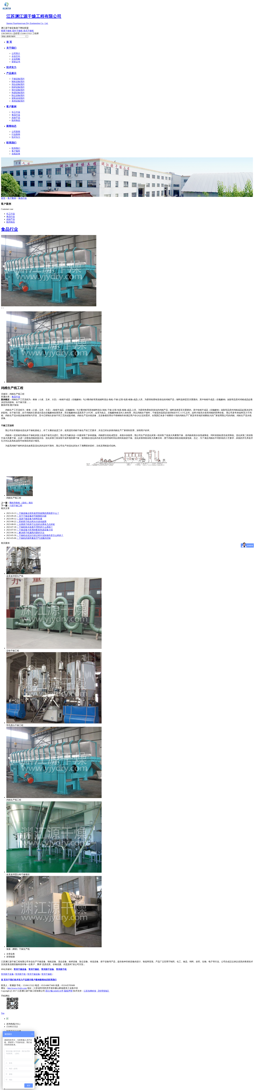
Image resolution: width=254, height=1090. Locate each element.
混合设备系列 (18, 84)
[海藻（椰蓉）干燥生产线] (54, 946)
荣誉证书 (16, 62)
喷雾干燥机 (6, 31)
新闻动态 (11, 126)
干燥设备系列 (18, 79)
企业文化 (16, 56)
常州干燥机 (34, 969)
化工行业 (16, 112)
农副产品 (16, 117)
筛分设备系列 (18, 90)
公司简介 (16, 53)
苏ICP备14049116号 (54, 991)
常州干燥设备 (20, 969)
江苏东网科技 (90, 991)
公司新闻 (16, 131)
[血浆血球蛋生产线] (23, 573)
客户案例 (11, 106)
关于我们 (11, 47)
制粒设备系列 (18, 81)
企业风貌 (16, 59)
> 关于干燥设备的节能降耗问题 (31, 516)
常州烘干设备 (47, 969)
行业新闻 (16, 134)
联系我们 (11, 142)
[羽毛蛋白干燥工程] (54, 723)
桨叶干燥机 (17, 31)
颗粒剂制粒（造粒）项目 (21, 503)
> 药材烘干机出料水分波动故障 (31, 521)
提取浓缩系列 (18, 98)
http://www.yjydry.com (17, 988)
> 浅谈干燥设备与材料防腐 (29, 519)
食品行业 (16, 115)
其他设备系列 (18, 101)
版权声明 (68, 991)
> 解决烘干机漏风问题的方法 (30, 532)
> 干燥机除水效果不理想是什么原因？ (35, 527)
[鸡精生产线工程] (19, 495)
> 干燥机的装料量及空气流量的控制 (34, 538)
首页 (3, 198)
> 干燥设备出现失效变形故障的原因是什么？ (38, 513)
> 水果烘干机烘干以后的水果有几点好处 (36, 524)
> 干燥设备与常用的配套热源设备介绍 (35, 530)
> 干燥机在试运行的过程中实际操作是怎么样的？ (40, 535)
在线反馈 (16, 154)
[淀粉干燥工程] (54, 648)
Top (2, 1013)
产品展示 (11, 73)
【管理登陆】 (103, 991)
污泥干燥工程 (16, 505)
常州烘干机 (61, 969)
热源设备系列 (18, 93)
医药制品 (16, 120)
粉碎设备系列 (18, 87)
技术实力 (11, 67)
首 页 (9, 42)
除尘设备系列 (18, 95)
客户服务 (16, 151)
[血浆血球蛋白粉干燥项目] (54, 872)
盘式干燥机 (28, 31)
